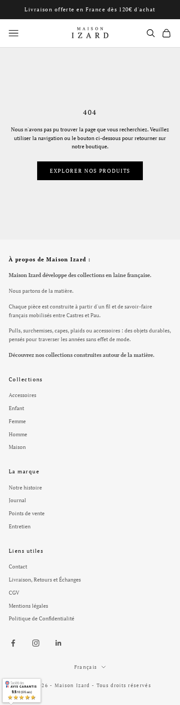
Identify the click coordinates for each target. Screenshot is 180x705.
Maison (17, 447)
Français (85, 667)
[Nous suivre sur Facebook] (13, 643)
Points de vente (27, 513)
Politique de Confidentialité (41, 618)
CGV (14, 592)
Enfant (16, 408)
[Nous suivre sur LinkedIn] (58, 643)
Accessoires (22, 395)
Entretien (20, 526)
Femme (17, 421)
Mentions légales (28, 605)
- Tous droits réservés (121, 685)
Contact (18, 566)
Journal (17, 500)
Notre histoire (25, 487)
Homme (18, 434)
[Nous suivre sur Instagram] (35, 643)
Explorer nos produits (90, 171)
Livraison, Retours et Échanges (45, 579)
